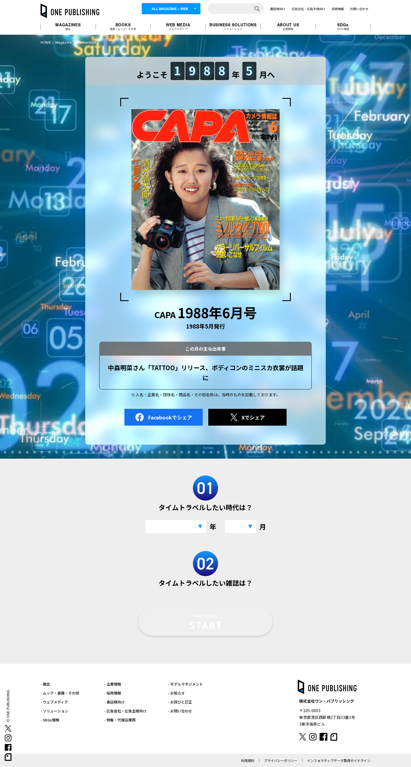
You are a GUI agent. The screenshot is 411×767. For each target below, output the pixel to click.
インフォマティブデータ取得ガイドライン (338, 760)
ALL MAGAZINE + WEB (170, 8)
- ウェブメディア (54, 702)
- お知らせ (176, 693)
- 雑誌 (45, 684)
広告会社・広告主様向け (308, 8)
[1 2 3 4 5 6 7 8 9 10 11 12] (241, 527)
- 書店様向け (114, 702)
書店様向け (277, 8)
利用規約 (247, 760)
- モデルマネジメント (185, 684)
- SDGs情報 (50, 720)
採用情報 (338, 8)
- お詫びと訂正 (180, 702)
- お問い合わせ (180, 711)
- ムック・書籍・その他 (60, 693)
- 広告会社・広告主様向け (125, 711)
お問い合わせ (359, 8)
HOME (46, 42)
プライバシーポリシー (280, 760)
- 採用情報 (112, 693)
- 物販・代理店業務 (120, 720)
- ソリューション (54, 711)
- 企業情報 (112, 684)
